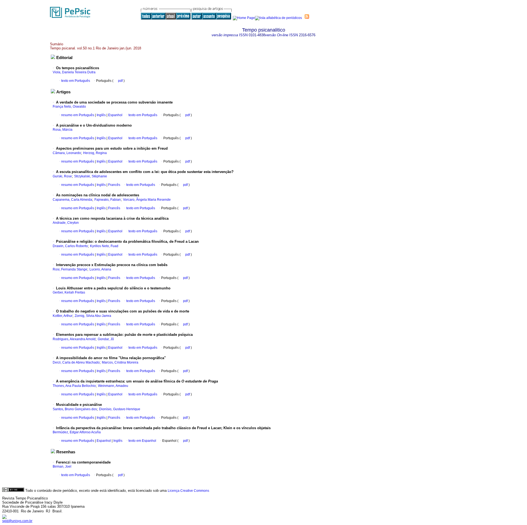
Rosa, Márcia (62, 130)
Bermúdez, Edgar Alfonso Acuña (77, 432)
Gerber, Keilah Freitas (69, 292)
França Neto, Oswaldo (69, 106)
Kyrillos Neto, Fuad (104, 246)
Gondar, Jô (106, 339)
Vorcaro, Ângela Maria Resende (147, 200)
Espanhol (114, 115)
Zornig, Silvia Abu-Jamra (93, 316)
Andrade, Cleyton (66, 223)
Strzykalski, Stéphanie (90, 176)
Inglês (101, 115)
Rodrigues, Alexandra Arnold (74, 339)
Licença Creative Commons (188, 491)
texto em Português (75, 81)
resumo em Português (77, 115)
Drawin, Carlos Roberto (70, 246)
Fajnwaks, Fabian (107, 200)
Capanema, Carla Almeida (72, 200)
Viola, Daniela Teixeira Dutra (74, 72)
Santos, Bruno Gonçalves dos (75, 409)
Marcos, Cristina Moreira (120, 362)
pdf (121, 81)
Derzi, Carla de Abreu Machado (76, 362)
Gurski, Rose (62, 176)
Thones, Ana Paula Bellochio (74, 386)
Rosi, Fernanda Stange (70, 269)
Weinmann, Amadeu (113, 386)
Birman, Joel (62, 466)
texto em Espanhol (142, 441)
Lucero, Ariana (100, 269)
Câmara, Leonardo (67, 153)
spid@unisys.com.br (17, 521)
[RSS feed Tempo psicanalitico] (307, 16)
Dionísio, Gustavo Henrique (119, 409)
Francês (113, 185)
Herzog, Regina (95, 153)
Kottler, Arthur (62, 316)
